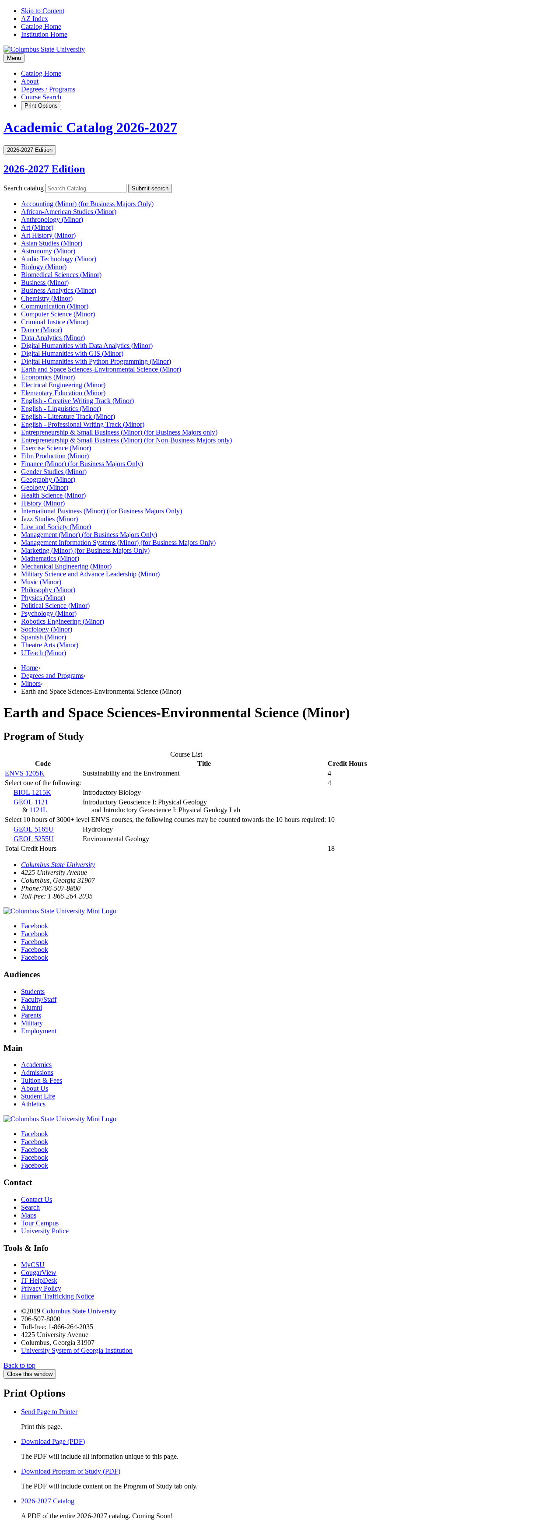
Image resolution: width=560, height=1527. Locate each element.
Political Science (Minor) (55, 605)
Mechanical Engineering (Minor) (66, 566)
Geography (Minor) (48, 479)
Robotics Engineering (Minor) (62, 621)
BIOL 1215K (32, 792)
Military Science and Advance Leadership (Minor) (90, 574)
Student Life (38, 1096)
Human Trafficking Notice (57, 1296)
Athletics (33, 1104)
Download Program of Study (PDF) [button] (70, 1471)
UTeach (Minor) (43, 652)
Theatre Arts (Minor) (49, 645)
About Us (34, 1088)
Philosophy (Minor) (48, 589)
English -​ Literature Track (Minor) (68, 416)
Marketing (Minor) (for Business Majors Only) (85, 550)
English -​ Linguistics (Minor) (61, 408)
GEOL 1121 (31, 802)
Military (32, 1023)
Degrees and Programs (52, 675)
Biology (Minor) (43, 266)
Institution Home (44, 34)
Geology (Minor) (44, 487)
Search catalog (24, 188)
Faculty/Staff (38, 999)
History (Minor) (43, 503)
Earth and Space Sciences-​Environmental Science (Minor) (101, 369)
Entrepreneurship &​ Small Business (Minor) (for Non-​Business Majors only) (126, 440)
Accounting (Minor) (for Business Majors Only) (87, 203)
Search (30, 1207)
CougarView (38, 1272)
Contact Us (36, 1199)
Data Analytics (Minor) (53, 337)
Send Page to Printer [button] (49, 1411)
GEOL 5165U (34, 829)
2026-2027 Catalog (47, 1501)
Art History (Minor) (48, 235)
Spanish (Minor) (43, 637)
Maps (28, 1215)
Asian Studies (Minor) (51, 243)
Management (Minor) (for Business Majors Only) (89, 534)
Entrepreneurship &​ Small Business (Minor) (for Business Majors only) (119, 432)
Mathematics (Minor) (50, 558)
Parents (31, 1015)
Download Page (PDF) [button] (53, 1441)
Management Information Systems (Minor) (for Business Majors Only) (118, 542)
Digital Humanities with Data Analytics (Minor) (87, 345)
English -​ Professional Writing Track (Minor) (82, 424)
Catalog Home (41, 26)
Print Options (41, 105)
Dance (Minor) (41, 329)
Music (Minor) (41, 582)
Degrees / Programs (48, 89)
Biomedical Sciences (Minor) (61, 274)
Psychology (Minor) (49, 613)
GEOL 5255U (34, 838)
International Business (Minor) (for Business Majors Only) (101, 511)
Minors (31, 683)
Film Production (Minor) (55, 456)
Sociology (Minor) (46, 629)
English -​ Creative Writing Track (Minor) (77, 400)
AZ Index (34, 18)
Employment (38, 1031)
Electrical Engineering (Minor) (63, 385)
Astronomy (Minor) (48, 251)
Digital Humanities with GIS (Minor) (72, 353)
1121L (38, 810)
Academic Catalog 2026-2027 (90, 127)
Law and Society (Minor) (56, 526)
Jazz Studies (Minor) (49, 519)
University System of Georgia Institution (77, 1350)
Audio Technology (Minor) (58, 259)
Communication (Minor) (54, 306)
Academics (36, 1064)
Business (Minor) (45, 282)
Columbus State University (58, 864)
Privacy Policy (41, 1288)
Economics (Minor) (48, 377)
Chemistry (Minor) (47, 298)
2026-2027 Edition (44, 169)
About (29, 81)
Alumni (31, 1007)
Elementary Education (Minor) (63, 393)
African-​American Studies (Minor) (68, 211)
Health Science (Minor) (53, 495)
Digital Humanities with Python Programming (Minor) (96, 361)
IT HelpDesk (39, 1280)
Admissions (37, 1072)
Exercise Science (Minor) (56, 448)
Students (33, 991)
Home (29, 667)
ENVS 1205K (25, 773)
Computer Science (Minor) (58, 314)
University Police (45, 1231)
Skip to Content (42, 10)
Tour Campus (40, 1223)
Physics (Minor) (43, 597)
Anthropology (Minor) (52, 219)
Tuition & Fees (41, 1080)
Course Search (41, 97)
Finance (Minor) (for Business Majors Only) (82, 463)
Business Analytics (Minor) (58, 290)
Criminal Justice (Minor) (54, 322)
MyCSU (33, 1264)
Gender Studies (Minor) (54, 471)
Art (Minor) (37, 227)
